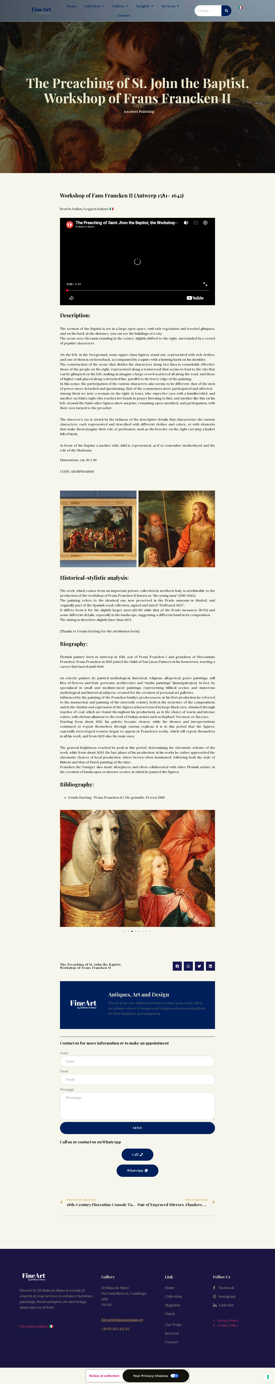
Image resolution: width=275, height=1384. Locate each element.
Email (64, 1071)
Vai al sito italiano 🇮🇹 (36, 1326)
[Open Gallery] (127, 6)
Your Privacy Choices (150, 1376)
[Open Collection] (103, 6)
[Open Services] (178, 6)
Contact (171, 1342)
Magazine (173, 1305)
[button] (64, 869)
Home (170, 1288)
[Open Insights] (152, 6)
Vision (170, 1314)
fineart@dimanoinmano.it (122, 1320)
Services (172, 1333)
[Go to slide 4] (135, 931)
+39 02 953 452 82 (115, 1329)
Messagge (67, 1089)
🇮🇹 (241, 7)
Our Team (173, 1324)
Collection (173, 1296)
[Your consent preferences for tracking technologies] (268, 1377)
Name (64, 1053)
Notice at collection (104, 1376)
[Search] (226, 10)
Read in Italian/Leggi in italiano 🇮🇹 (87, 209)
